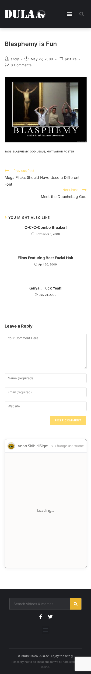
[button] (69, 14)
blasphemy (20, 151)
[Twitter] (50, 616)
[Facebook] (40, 616)
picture (71, 59)
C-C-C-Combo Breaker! (45, 227)
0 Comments (21, 65)
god (33, 151)
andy (15, 59)
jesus (41, 151)
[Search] (75, 604)
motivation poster (60, 151)
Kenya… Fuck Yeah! (45, 288)
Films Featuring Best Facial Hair (45, 257)
